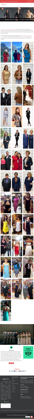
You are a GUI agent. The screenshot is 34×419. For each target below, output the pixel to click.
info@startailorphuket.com (25, 396)
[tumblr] (30, 2)
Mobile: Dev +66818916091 (24, 387)
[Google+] (27, 0)
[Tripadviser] (31, 2)
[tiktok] (31, 0)
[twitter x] (33, 0)
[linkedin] (29, 2)
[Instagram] (29, 0)
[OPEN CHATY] (32, 417)
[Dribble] (27, 2)
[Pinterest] (19, 371)
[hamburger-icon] (32, 4)
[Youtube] (30, 0)
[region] (17, 14)
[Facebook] (26, 0)
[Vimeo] (33, 2)
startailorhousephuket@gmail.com (26, 397)
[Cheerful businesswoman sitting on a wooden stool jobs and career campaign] (6, 116)
